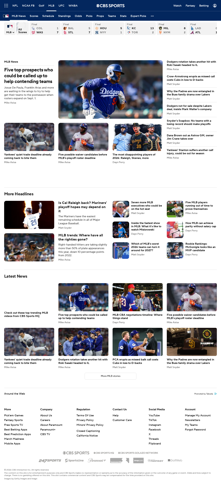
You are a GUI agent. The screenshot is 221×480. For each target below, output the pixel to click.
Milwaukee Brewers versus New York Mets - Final (172, 28)
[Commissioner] (119, 459)
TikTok (153, 420)
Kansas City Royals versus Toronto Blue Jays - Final (140, 28)
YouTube (154, 415)
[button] (152, 16)
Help (116, 415)
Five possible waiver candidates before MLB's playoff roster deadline (83, 143)
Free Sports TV (13, 425)
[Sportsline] (74, 460)
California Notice (87, 435)
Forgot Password (195, 429)
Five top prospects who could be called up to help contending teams (83, 89)
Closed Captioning (88, 431)
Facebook (155, 429)
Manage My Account (198, 415)
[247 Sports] (50, 460)
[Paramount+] (97, 459)
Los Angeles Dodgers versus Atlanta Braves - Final (203, 28)
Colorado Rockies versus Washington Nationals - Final (45, 28)
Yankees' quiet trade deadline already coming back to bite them (29, 143)
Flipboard (155, 443)
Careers (45, 420)
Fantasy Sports (13, 420)
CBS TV (45, 434)
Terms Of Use (85, 415)
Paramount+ (47, 429)
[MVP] (138, 459)
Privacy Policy (85, 420)
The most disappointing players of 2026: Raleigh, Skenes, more (138, 143)
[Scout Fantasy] (156, 460)
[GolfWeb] (175, 460)
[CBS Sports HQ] (104, 452)
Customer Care (122, 420)
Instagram (155, 425)
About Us (46, 415)
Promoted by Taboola (203, 394)
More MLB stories (110, 376)
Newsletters (192, 420)
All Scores (22, 28)
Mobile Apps (12, 443)
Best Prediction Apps (17, 434)
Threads (154, 439)
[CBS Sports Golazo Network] (138, 452)
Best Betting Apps (15, 429)
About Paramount (51, 425)
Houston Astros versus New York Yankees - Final (108, 28)
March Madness (14, 439)
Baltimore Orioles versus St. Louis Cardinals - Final (76, 28)
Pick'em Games (13, 415)
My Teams (191, 425)
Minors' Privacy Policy (89, 425)
